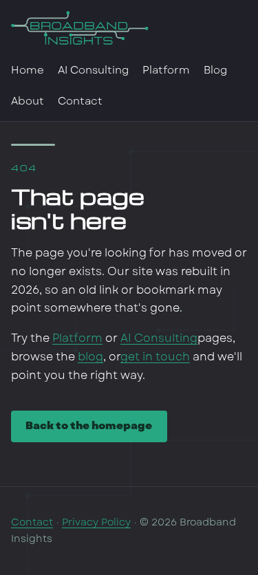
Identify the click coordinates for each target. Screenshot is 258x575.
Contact (80, 101)
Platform (166, 70)
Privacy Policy (96, 522)
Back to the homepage (88, 425)
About (27, 101)
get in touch (155, 357)
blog (90, 357)
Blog (215, 70)
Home (27, 70)
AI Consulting (93, 70)
